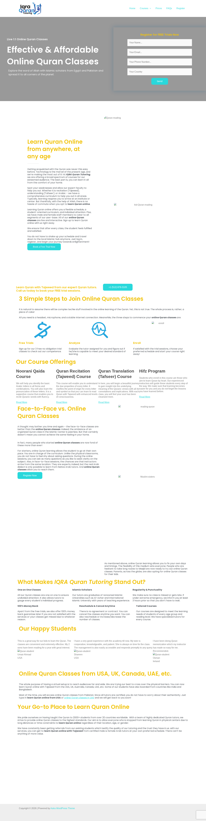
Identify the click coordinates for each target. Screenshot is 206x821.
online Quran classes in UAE (79, 697)
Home (132, 8)
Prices (159, 8)
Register (180, 8)
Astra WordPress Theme (62, 808)
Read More (21, 402)
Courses (144, 8)
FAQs (169, 8)
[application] (149, 8)
